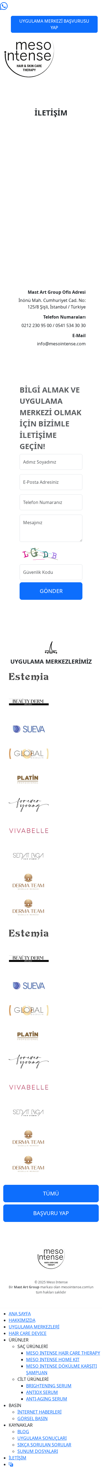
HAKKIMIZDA (22, 1320)
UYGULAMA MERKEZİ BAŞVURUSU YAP (54, 24)
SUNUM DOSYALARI (37, 1451)
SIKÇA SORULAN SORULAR (44, 1445)
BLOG (23, 1432)
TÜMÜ (51, 1193)
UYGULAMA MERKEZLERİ (34, 1327)
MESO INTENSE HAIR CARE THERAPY (63, 1353)
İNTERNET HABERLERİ (39, 1412)
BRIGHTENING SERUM (49, 1386)
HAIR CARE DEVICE (28, 1333)
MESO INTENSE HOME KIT (52, 1360)
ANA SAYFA (20, 1314)
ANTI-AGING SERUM (46, 1399)
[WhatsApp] (4, 7)
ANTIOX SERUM (42, 1392)
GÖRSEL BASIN (32, 1418)
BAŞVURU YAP (51, 1213)
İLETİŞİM (17, 1458)
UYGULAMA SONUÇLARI (42, 1438)
